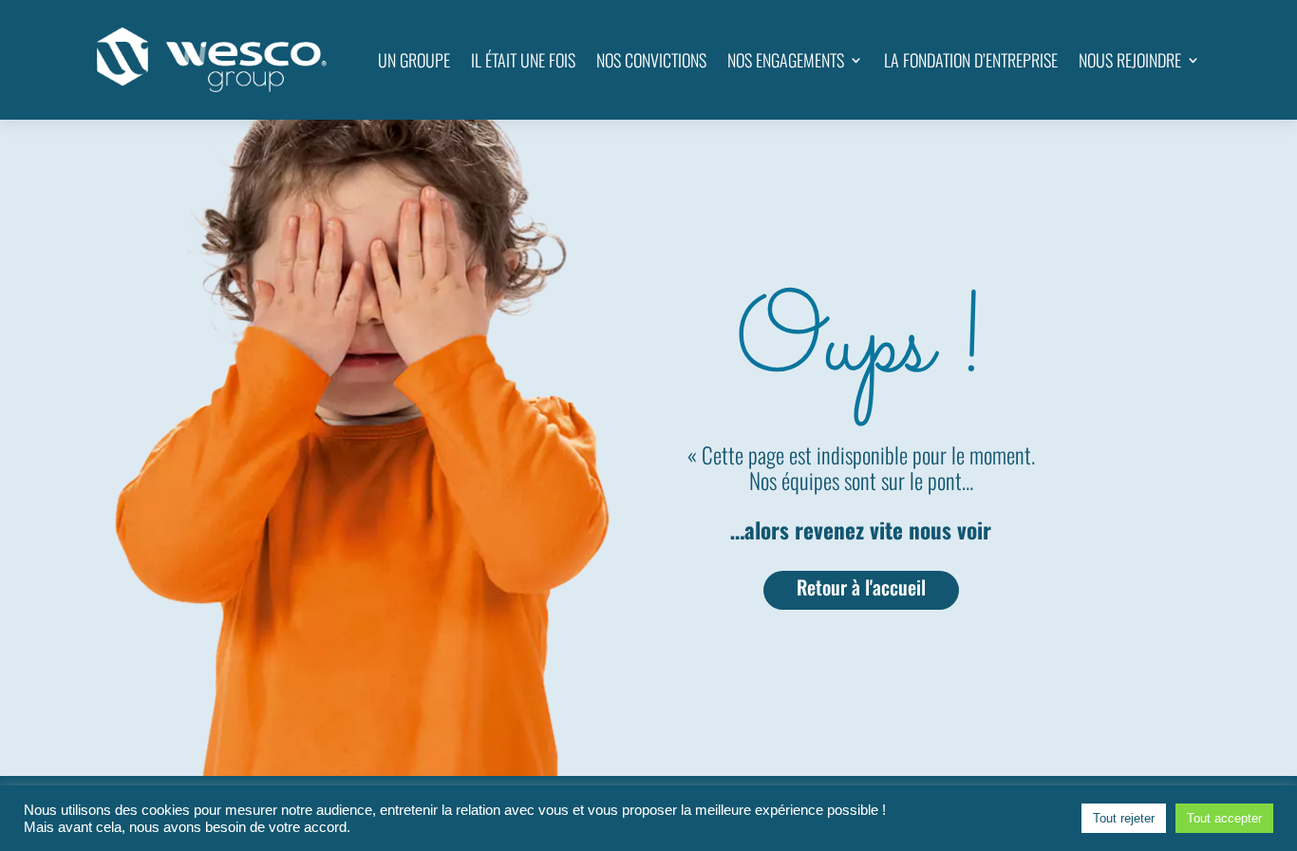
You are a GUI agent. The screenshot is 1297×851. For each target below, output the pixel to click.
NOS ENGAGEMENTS (785, 59)
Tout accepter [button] (1224, 818)
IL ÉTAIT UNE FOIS (523, 59)
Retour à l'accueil (861, 587)
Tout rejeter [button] (1124, 818)
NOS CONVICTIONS (651, 59)
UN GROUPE (414, 59)
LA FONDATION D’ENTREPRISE (971, 59)
